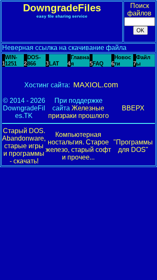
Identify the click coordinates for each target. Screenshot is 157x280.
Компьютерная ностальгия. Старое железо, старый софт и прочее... (78, 146)
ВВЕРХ (133, 108)
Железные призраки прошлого (78, 112)
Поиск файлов (139, 9)
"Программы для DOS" (133, 146)
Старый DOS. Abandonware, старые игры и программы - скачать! (24, 146)
